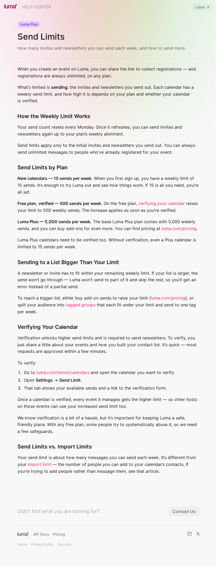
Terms (22, 544)
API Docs (41, 534)
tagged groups (81, 304)
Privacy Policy (42, 544)
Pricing (59, 534)
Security (64, 544)
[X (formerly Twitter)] (198, 534)
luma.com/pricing (179, 228)
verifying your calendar (161, 203)
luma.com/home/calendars (63, 372)
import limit (39, 464)
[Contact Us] (189, 534)
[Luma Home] (23, 534)
